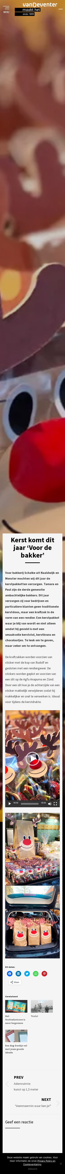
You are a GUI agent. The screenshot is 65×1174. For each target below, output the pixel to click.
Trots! (34, 1016)
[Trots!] (42, 1006)
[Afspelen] (9, 804)
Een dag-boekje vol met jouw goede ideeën (16, 1049)
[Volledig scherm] (55, 804)
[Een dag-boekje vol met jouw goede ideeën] (16, 1036)
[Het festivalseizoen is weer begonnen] (16, 1006)
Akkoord (32, 1168)
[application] (32, 758)
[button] (33, 759)
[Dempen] (49, 804)
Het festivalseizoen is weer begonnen (15, 1020)
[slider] (29, 804)
